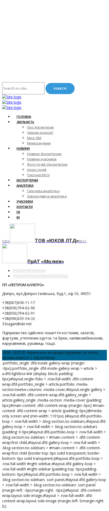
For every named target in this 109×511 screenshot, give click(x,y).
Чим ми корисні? (40, 132)
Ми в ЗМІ (34, 137)
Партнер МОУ (38, 175)
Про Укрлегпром (40, 127)
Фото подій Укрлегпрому (47, 164)
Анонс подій (37, 169)
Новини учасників (42, 159)
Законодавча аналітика (47, 196)
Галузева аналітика (43, 190)
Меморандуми (39, 143)
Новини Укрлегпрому (44, 153)
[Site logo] (11, 96)
